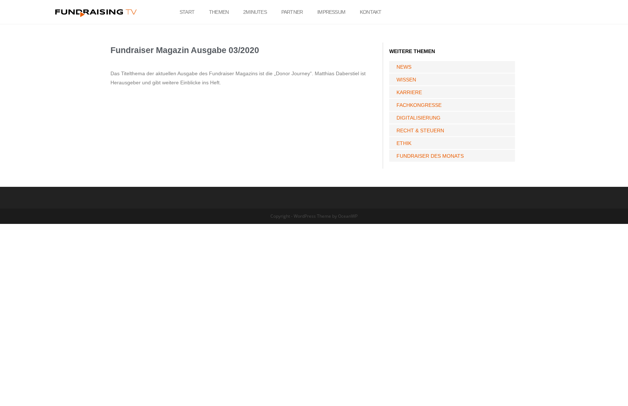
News (403, 67)
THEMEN (219, 12)
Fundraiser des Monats (430, 156)
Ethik (403, 143)
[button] (556, 12)
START (187, 12)
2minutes (255, 12)
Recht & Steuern (420, 130)
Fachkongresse (419, 105)
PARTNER (292, 12)
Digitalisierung (418, 118)
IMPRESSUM (331, 12)
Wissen (406, 80)
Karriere (409, 92)
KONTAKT (370, 12)
